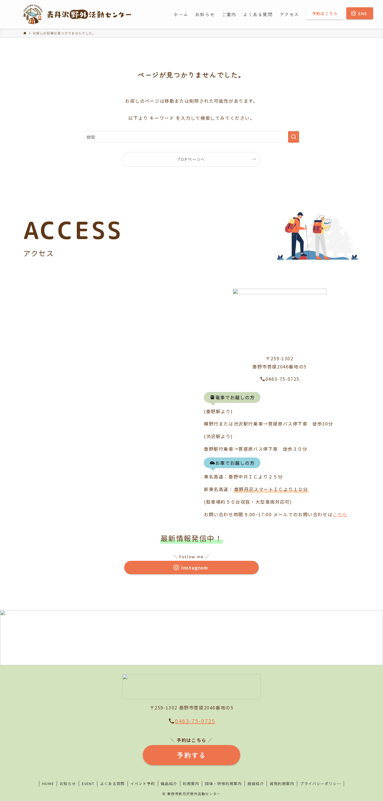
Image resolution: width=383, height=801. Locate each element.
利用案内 (191, 783)
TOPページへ (191, 159)
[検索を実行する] (293, 137)
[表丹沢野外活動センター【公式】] (77, 14)
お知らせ (68, 783)
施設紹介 (256, 783)
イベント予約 (142, 783)
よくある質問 (112, 783)
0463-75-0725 (195, 721)
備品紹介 (169, 783)
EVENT (88, 783)
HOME (48, 783)
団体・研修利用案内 (223, 783)
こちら (340, 514)
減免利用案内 (282, 783)
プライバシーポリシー (320, 783)
